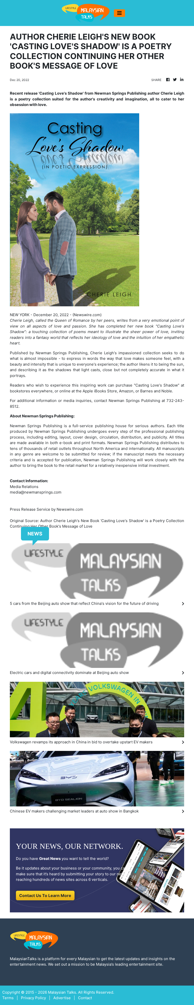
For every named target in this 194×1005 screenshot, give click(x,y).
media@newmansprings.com (35, 492)
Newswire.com (87, 314)
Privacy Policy (33, 997)
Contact (85, 997)
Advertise (62, 997)
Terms (8, 997)
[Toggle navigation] (119, 13)
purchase (124, 385)
